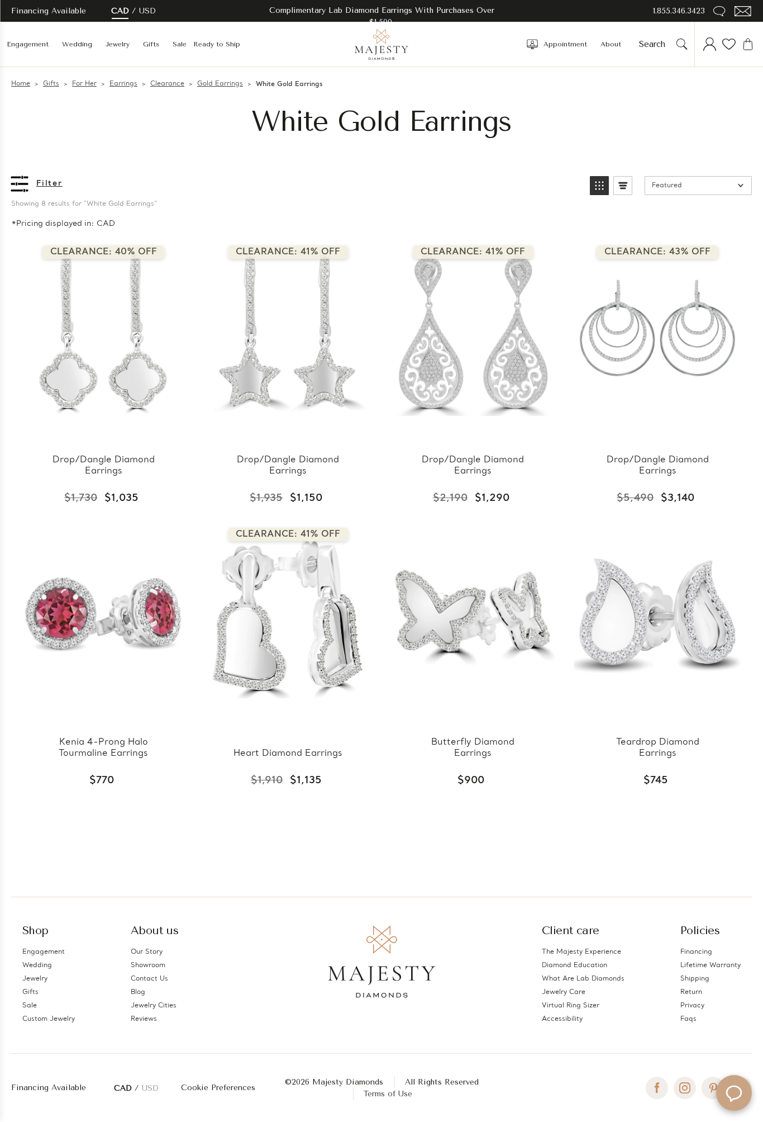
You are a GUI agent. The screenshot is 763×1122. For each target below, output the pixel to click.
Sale (180, 44)
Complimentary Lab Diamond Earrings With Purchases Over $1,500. (381, 16)
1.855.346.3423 (679, 11)
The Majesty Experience (581, 952)
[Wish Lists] (728, 44)
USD (147, 11)
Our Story (147, 952)
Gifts (151, 44)
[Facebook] (657, 1088)
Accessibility (562, 1019)
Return (691, 992)
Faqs (688, 1019)
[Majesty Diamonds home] (381, 44)
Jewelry (118, 44)
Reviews (144, 1019)
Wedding (77, 44)
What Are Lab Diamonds (583, 979)
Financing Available (48, 1087)
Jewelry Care (563, 992)
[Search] (682, 44)
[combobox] (655, 44)
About (610, 44)
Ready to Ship (216, 44)
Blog (138, 992)
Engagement (28, 44)
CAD (120, 11)
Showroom (148, 965)
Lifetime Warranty (710, 965)
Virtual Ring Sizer (570, 1006)
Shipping (694, 979)
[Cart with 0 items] (747, 44)
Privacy (692, 1006)
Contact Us (149, 979)
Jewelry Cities (154, 1006)
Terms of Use (388, 1094)
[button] (599, 185)
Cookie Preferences (218, 1087)
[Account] (709, 44)
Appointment (565, 44)
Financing (696, 952)
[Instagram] (685, 1088)
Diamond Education (574, 965)
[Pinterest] (713, 1088)
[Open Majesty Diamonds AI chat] (734, 1093)
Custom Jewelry (48, 1019)
